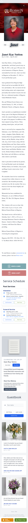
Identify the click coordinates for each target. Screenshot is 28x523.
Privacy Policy (10, 516)
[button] (14, 431)
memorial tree (21, 253)
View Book (7, 365)
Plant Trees (19, 302)
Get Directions (8, 302)
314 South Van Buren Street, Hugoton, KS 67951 (13, 298)
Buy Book (16, 365)
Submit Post (14, 415)
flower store (19, 255)
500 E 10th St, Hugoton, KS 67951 (15, 316)
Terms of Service (18, 516)
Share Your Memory (10, 389)
